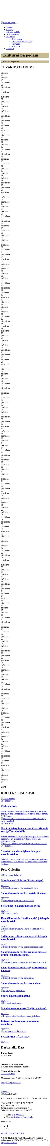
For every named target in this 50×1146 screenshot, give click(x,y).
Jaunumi (9, 27)
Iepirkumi (16, 44)
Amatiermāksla (12, 34)
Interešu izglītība (13, 32)
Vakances (16, 46)
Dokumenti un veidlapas (22, 41)
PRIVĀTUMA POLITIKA (12, 1133)
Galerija (9, 29)
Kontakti (10, 48)
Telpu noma (17, 39)
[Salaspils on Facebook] (7, 1126)
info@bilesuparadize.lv (11, 1083)
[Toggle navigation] (16, 23)
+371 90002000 (8, 1074)
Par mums (10, 37)
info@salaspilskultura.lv (23, 1117)
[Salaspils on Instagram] (7, 1129)
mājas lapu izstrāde (9, 1142)
